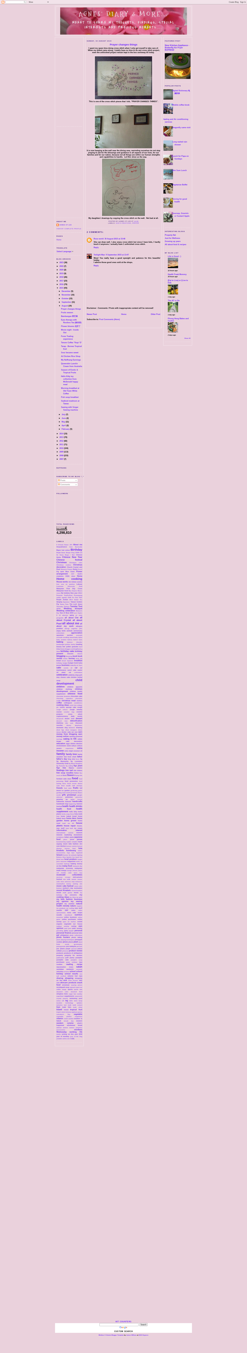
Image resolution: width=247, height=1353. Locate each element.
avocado (79, 635)
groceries (78, 797)
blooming (69, 656)
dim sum (69, 723)
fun (63, 790)
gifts (64, 795)
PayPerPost (68, 595)
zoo (68, 1038)
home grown (70, 820)
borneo (72, 658)
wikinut (58, 1027)
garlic (80, 790)
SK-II (71, 599)
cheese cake (65, 677)
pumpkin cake (62, 960)
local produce (70, 859)
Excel (80, 569)
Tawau (62, 604)
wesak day (68, 1021)
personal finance (63, 933)
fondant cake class (63, 779)
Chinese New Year (72, 557)
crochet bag (69, 712)
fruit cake (68, 788)
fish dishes (78, 770)
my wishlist (69, 904)
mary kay (78, 873)
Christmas (61, 562)
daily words (76, 716)
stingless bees (62, 994)
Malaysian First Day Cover (69, 588)
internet (79, 833)
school (73, 971)
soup (67, 987)
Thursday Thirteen (62, 606)
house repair (70, 826)
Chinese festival (69, 560)
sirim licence (73, 980)
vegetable (78, 1014)
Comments (65, 484)
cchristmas (78, 672)
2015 (61, 288)
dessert (79, 718)
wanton (70, 1018)
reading (69, 964)
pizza (65, 942)
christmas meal (69, 701)
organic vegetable (63, 924)
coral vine (73, 705)
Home (58, 240)
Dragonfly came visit (181, 127)
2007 (61, 459)
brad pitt (79, 658)
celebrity (71, 675)
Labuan (79, 584)
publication (60, 957)
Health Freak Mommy (177, 274)
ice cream (78, 828)
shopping (69, 978)
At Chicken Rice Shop (70, 356)
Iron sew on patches (65, 584)
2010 (61, 448)
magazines (71, 861)
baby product (61, 639)
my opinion (62, 901)
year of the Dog (76, 1036)
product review (75, 951)
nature (73, 906)
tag (66, 1001)
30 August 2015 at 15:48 (114, 239)
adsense (65, 615)
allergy (67, 628)
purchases (60, 962)
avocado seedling (62, 637)
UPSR (58, 608)
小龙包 (72, 1038)
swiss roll (60, 1001)
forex (64, 783)
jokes (65, 839)
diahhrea (59, 723)
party (66, 930)
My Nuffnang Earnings (71, 360)
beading (79, 644)
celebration (62, 674)
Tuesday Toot (76, 606)
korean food (70, 848)
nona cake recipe (74, 912)
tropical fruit (76, 1010)
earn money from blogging (69, 733)
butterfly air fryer (76, 665)
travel (59, 1009)
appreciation (76, 633)
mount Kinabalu (63, 890)
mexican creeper (63, 877)
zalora (64, 1038)
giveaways (71, 795)
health (65, 806)
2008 (61, 455)
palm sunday (77, 928)
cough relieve (62, 709)
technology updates (73, 1003)
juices (79, 839)
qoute (68, 962)
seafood (63, 976)
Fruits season (67, 312)
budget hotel (73, 663)
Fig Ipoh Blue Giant (65, 571)
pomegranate (61, 946)
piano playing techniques (65, 939)
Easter (75, 569)
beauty (59, 646)
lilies (64, 857)
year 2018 (78, 1034)
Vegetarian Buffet (179, 185)
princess (65, 951)
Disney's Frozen (66, 569)
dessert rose (62, 721)
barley (73, 644)
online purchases (69, 919)
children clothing (64, 689)
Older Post (155, 314)
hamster (68, 801)
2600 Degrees (143, 1335)
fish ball (69, 770)
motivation (78, 888)
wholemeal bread (74, 1025)
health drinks (75, 806)
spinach (72, 987)
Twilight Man (99, 255)
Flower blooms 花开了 (70, 326)
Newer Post (92, 314)
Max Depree (73, 591)
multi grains (67, 892)
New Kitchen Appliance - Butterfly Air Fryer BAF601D (177, 47)
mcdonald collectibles (69, 875)
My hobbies (65, 593)
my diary (73, 897)
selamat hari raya (74, 976)
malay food (67, 866)
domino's (72, 727)
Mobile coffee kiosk (180, 105)
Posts (62, 480)
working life (75, 1032)
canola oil (68, 668)
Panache (59, 595)
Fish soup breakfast (69, 397)
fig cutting (69, 766)
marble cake (66, 873)
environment (61, 746)
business (66, 665)
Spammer (66, 602)
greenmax (69, 797)
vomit (66, 1018)
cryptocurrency (62, 716)
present (74, 948)
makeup (66, 864)
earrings (59, 739)
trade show (77, 1007)
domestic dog (62, 727)
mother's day (68, 888)
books (65, 658)
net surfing (70, 908)
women (65, 1027)
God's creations (123, 223)
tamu (75, 1001)
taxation (59, 1003)
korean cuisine (71, 846)
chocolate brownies (63, 696)
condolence (78, 703)
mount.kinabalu (76, 890)
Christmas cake (75, 562)
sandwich (70, 969)
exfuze (73, 746)
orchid (79, 921)
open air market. (69, 921)
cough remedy (76, 709)
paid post (67, 928)
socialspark (60, 987)
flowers (71, 775)
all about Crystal (69, 618)
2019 (61, 273)
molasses (78, 881)
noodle (59, 915)
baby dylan (78, 637)
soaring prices (76, 985)
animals (69, 631)
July (64, 414)
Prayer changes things (71, 309)
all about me (70, 623)
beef (80, 646)
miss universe (66, 881)
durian (58, 732)
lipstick (69, 857)
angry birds (61, 631)
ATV (71, 545)
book (75, 656)
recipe (79, 964)
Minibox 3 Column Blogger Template (111, 1335)
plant (76, 942)
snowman (65, 985)
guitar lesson (76, 799)
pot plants (60, 948)
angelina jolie (76, 628)
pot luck (79, 946)
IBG (70, 582)
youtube (59, 1038)
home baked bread (69, 816)
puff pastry (69, 957)
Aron (71, 547)
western (79, 1021)
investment (78, 835)
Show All (187, 338)
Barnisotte (78, 547)
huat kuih (69, 828)
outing (73, 926)
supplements (69, 996)
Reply (96, 247)
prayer (68, 948)
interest (79, 830)
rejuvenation (61, 967)
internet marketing (64, 835)
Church (69, 567)
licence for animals (70, 855)
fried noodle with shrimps (71, 785)
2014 (61, 434)
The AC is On (174, 300)
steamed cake (62, 992)
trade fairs (66, 1007)
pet (57, 935)
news (73, 910)
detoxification (76, 721)
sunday (79, 994)
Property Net (170, 235)
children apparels (74, 687)
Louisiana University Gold (69, 586)
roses (71, 967)
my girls (79, 897)
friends (59, 788)
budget (65, 663)
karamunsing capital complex (67, 842)
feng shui (71, 759)
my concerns (71, 895)
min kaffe (66, 879)
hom (57, 816)
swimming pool (75, 998)
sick (65, 980)
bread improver (67, 660)
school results (71, 974)
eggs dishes (70, 743)
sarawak (79, 969)
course (59, 712)
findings (60, 770)
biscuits (70, 653)
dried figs (60, 730)
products (59, 953)
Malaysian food (62, 591)
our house (77, 924)
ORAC (80, 593)
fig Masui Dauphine (75, 763)
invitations (60, 837)
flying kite (78, 775)
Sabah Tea (78, 599)
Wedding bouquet (73, 608)
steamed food (76, 992)
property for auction (73, 955)
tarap (80, 1001)
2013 (61, 437)
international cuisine (64, 833)
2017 (61, 281)
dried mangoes (71, 730)
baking (59, 642)
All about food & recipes (175, 244)
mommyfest (60, 884)
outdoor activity (62, 926)
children (60, 686)
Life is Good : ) (174, 256)
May (64, 422)
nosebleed (68, 915)
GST (72, 574)
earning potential (75, 736)
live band (75, 857)
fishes (76, 773)
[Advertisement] (69, 81)
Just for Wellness (172, 238)
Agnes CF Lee (65, 225)
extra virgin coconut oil (73, 751)
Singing (59, 602)
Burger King (70, 552)
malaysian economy (64, 868)
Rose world (99, 239)
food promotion (71, 781)
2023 (61, 262)
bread (58, 660)
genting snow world (63, 792)
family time (71, 754)
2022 (61, 266)
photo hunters (63, 937)
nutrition (78, 915)
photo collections (76, 935)
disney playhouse (74, 725)
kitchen (63, 846)
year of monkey (62, 1036)
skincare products (68, 983)
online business (70, 917)
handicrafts (77, 801)
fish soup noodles (64, 773)
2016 (61, 284)
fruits (75, 788)
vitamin (59, 1018)
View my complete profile (68, 229)
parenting (59, 930)
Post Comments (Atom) (109, 319)
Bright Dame (60, 552)
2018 (61, 277)
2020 (61, 270)
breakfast (78, 660)
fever (77, 759)
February (66, 429)
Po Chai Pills (77, 597)
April (64, 425)
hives (72, 814)
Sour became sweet (69, 352)
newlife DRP (62, 910)
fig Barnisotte (62, 761)
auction (70, 635)
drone (80, 730)
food (75, 778)
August (65, 306)
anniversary (77, 631)
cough (79, 707)
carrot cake (71, 670)
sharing (59, 978)
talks (71, 1001)
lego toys (71, 853)
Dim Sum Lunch (179, 170)
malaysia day (77, 866)
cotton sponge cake (68, 707)
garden (67, 790)
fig (81, 759)
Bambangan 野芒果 (69, 316)
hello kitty (73, 811)
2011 (61, 444)
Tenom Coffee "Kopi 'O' (71, 342)
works (58, 1034)
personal (78, 930)
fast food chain (70, 757)
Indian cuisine (77, 582)
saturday (59, 971)
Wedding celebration (65, 611)
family (60, 753)
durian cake (66, 732)
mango (63, 870)
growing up (62, 799)
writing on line (68, 1034)
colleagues (68, 703)
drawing (79, 727)
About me (77, 545)
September (67, 302)
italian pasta (69, 837)
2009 (61, 452)
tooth (69, 1005)
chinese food (75, 693)
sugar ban (72, 994)
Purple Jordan (62, 599)
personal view (77, 933)
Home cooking (69, 578)
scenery (66, 971)
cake (58, 667)
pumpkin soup (76, 960)
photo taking (76, 937)
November (66, 295)
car (76, 668)
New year (73, 593)
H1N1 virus (70, 576)
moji (73, 881)
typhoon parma (77, 1012)
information (61, 830)
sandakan (60, 969)
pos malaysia (71, 946)
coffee (59, 703)
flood (65, 775)
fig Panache (60, 766)
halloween (60, 801)
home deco (71, 818)
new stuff (78, 908)
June (64, 418)
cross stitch (75, 714)
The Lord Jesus (75, 604)
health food (63, 809)
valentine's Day (63, 1014)
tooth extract (77, 1005)
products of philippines (73, 953)
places (70, 942)
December (66, 291)
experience (69, 748)
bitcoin (79, 653)
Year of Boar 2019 (66, 613)
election (79, 743)
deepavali (59, 718)
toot (65, 1005)
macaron (63, 861)
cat (70, 672)
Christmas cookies (63, 565)
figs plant (78, 766)
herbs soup (66, 814)
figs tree (61, 768)
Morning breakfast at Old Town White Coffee (70, 391)
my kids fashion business (69, 899)
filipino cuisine (75, 768)
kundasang (71, 850)
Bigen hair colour (63, 550)
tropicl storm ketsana (63, 1012)
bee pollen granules (70, 646)
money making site (74, 884)
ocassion (59, 917)
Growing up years (173, 241)
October (65, 298)
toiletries (59, 1005)
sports (70, 989)
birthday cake (67, 651)
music (76, 892)
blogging (60, 656)
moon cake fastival (64, 886)
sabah (79, 966)
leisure (59, 855)
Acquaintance (61, 547)
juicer (72, 839)
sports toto (78, 989)
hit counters (123, 1322)
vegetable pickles (64, 1016)
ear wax (74, 732)
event (69, 746)
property (59, 955)
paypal (71, 930)
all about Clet (71, 618)
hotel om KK (68, 823)
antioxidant (60, 633)
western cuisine (64, 1023)
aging (72, 615)
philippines (64, 935)
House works (62, 582)
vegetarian (78, 1016)
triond (66, 1010)
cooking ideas (62, 705)
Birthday (76, 549)
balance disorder (74, 642)
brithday (59, 663)
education (60, 743)
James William (131, 1335)
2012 (61, 441)
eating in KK (70, 739)
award (72, 637)
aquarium (60, 635)
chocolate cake (76, 696)
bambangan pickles (63, 644)
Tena (66, 604)
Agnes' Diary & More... (123, 14)
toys (58, 1007)
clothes (79, 701)
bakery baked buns (74, 639)
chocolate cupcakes (64, 698)
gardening (73, 790)
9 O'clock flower (62, 545)
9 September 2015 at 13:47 (117, 255)
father (79, 757)
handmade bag (62, 804)
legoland (79, 853)
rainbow (74, 962)
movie (58, 892)
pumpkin (78, 957)
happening (72, 804)
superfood (59, 996)
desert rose (69, 718)
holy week (78, 814)
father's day (61, 759)
